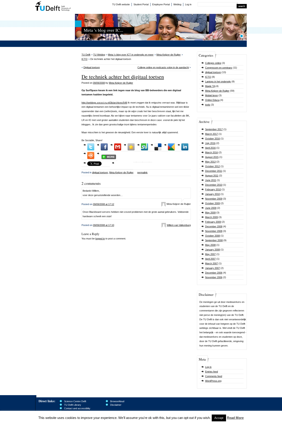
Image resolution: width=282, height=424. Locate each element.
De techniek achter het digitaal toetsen (123, 76)
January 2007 (212, 268)
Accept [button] (218, 418)
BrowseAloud (117, 401)
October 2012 (212, 166)
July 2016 (210, 143)
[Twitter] (90, 146)
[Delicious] (157, 146)
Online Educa (212, 100)
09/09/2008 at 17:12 (103, 204)
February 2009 (213, 221)
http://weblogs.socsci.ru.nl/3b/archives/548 (104, 102)
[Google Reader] (171, 146)
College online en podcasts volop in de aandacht (163, 67)
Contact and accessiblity (77, 408)
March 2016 (211, 152)
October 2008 (212, 235)
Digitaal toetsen (91, 67)
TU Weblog (99, 54)
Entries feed (211, 371)
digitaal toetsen (213, 72)
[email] (117, 146)
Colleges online (213, 63)
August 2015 (212, 157)
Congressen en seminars (218, 67)
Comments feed (213, 376)
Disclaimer (115, 405)
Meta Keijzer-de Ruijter (217, 90)
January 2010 (212, 194)
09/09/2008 (99, 82)
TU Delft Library (72, 405)
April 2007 (210, 258)
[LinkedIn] (184, 146)
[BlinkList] (90, 155)
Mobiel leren (211, 95)
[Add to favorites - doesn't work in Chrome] (131, 146)
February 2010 (213, 189)
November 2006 (213, 277)
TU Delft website (121, 4)
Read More (235, 418)
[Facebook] (104, 146)
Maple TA (210, 86)
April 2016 (210, 147)
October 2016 (212, 138)
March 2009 (211, 217)
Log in (188, 4)
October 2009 (212, 203)
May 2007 (210, 254)
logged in (100, 238)
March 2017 (211, 134)
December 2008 (213, 226)
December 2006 (213, 272)
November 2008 (213, 231)
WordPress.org (213, 381)
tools (207, 104)
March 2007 (211, 263)
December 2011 (213, 171)
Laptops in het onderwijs (218, 81)
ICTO (208, 77)
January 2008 (212, 249)
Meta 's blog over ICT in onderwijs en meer (131, 54)
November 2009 (213, 198)
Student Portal (141, 4)
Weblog (177, 4)
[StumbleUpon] (144, 146)
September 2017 (214, 129)
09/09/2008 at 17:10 (103, 225)
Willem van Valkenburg (179, 225)
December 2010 (213, 184)
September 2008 (214, 240)
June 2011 (210, 180)
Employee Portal (161, 4)
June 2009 (210, 208)
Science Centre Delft (75, 401)
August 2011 (211, 175)
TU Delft (53, 6)
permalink (142, 172)
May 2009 (210, 212)
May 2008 (210, 245)
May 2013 (210, 161)
